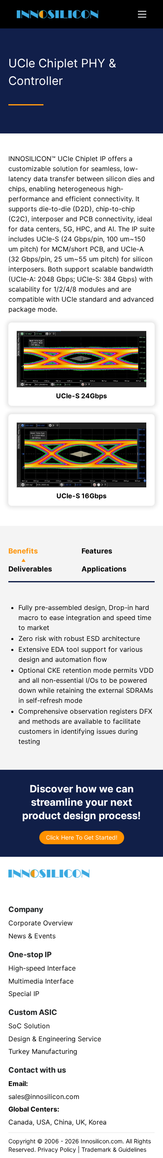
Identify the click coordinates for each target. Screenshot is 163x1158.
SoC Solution (29, 1026)
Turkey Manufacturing (42, 1051)
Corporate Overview (40, 923)
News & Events (32, 936)
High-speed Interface (42, 968)
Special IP (23, 993)
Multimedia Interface (41, 981)
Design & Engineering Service (54, 1039)
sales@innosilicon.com (43, 1096)
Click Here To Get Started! (81, 837)
